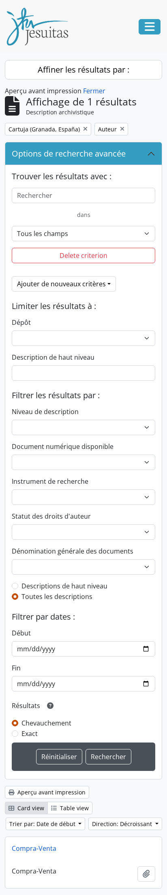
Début (21, 633)
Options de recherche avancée (69, 153)
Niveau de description (45, 411)
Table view (73, 808)
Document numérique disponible (62, 446)
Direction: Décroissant (123, 824)
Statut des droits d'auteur (51, 516)
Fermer (94, 90)
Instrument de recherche (50, 481)
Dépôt (21, 322)
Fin (16, 667)
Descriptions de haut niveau (64, 586)
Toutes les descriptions (56, 596)
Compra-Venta (34, 848)
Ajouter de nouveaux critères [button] (61, 283)
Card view (30, 808)
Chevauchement (46, 723)
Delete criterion (83, 255)
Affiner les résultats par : (83, 69)
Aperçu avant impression (51, 792)
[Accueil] (40, 26)
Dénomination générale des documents (72, 551)
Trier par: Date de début (43, 824)
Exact (29, 733)
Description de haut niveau (53, 357)
